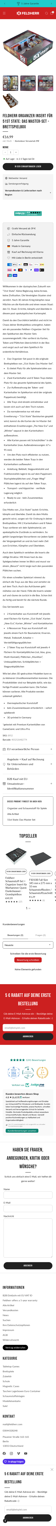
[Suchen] (46, 13)
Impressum (8, 1330)
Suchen (6, 1320)
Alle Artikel (13, 813)
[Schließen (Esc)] (52, 1469)
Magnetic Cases (11, 1386)
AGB (5, 1334)
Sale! (5, 1405)
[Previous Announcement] (4, 3)
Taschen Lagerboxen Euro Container (21, 1391)
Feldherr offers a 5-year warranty (20, 1300)
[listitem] (28, 3)
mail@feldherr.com (12, 1424)
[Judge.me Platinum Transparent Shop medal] (28, 1073)
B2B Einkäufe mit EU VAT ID (17, 1295)
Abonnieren (28, 1517)
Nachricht (9, 1216)
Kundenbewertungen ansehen (22, 1131)
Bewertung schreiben (28, 959)
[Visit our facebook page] (4, 1453)
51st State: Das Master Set (21, 819)
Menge (6, 147)
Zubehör (7, 1376)
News (6, 1315)
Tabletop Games (11, 1366)
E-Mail (7, 1202)
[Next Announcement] (51, 3)
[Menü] (4, 13)
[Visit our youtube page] (25, 1453)
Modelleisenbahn (12, 1401)
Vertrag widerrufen (15, 1347)
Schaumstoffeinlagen (14, 1396)
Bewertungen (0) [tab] (15, 935)
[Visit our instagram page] (11, 1453)
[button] (5, 1521)
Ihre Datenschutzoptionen (16, 1325)
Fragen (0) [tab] (41, 935)
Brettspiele (8, 1371)
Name (7, 1189)
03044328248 (10, 1430)
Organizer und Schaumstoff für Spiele (27, 808)
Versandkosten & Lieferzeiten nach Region (23, 192)
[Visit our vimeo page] (18, 1453)
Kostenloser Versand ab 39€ (27, 141)
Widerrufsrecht (11, 1339)
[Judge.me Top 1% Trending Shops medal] (42, 1073)
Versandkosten (10, 1310)
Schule (6, 1381)
